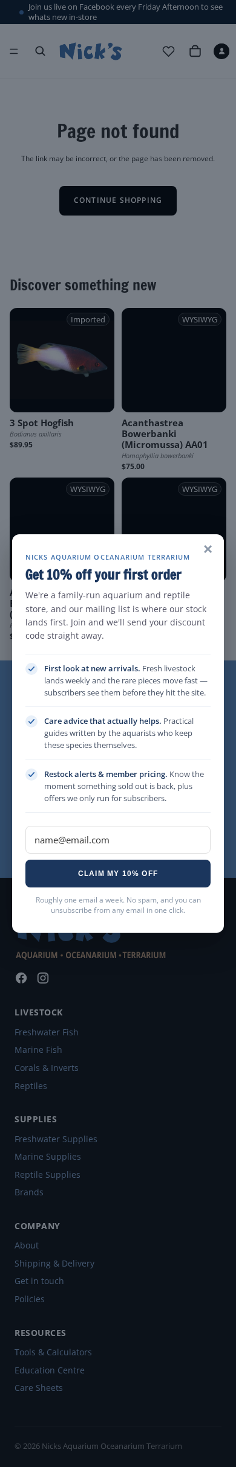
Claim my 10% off (118, 873)
